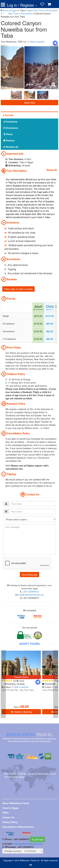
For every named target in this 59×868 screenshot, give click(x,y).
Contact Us (8, 817)
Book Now (29, 102)
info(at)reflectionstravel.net (28, 843)
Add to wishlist (37, 41)
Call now (38, 839)
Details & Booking (22, 711)
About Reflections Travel (15, 803)
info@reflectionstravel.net (31, 594)
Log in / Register (21, 5)
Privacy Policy (9, 822)
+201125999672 (30, 591)
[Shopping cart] (49, 4)
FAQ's (5, 812)
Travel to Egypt (10, 807)
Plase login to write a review (18, 289)
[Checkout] (5, 13)
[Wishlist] (42, 4)
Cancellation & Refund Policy (18, 826)
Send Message (29, 574)
